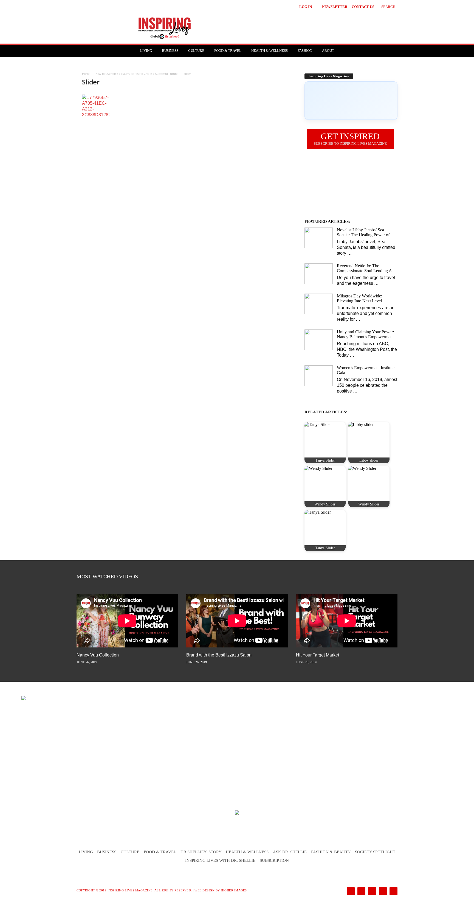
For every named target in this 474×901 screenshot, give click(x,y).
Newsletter (334, 7)
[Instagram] (361, 891)
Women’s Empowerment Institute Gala (365, 370)
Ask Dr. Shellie (290, 852)
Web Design (204, 890)
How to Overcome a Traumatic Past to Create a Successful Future (136, 74)
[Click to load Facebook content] (350, 100)
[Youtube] (392, 891)
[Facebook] (350, 891)
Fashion (305, 51)
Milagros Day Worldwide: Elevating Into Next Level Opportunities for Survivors (360, 298)
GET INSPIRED (350, 138)
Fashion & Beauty (331, 852)
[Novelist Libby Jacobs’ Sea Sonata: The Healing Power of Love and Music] (318, 238)
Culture (196, 51)
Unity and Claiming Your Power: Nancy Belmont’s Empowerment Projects (365, 334)
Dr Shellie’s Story (201, 852)
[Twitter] (382, 891)
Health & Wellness (269, 51)
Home (85, 74)
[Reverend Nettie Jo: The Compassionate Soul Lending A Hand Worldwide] (318, 273)
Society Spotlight (375, 852)
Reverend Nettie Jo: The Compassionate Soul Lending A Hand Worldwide (364, 268)
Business (170, 51)
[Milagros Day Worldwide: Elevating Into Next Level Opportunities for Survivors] (318, 304)
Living (146, 51)
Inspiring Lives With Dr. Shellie (220, 860)
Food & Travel (227, 51)
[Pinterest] (371, 891)
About (328, 51)
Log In (305, 7)
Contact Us (363, 7)
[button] (384, 6)
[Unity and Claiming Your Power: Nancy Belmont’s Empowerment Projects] (318, 339)
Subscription (274, 860)
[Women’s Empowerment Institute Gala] (318, 375)
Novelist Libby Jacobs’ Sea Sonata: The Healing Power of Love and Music (363, 232)
